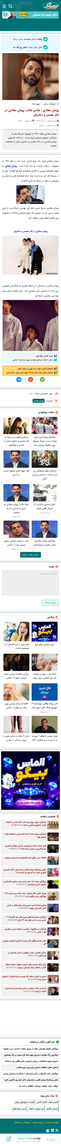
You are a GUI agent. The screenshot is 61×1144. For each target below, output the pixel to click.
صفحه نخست (52, 1122)
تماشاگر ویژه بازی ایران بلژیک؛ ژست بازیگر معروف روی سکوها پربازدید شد (44, 441)
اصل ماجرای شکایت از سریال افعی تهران (44, 506)
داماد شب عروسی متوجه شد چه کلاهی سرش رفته (44, 676)
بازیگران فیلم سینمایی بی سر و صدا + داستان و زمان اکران (44, 474)
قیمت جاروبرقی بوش (24, 1102)
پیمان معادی (11, 166)
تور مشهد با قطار (36, 1109)
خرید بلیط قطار (19, 1109)
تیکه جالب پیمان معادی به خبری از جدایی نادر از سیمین (16, 508)
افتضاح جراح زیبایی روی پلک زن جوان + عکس (16, 705)
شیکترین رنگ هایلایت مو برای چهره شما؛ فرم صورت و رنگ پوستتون (31, 1055)
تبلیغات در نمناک (22, 1122)
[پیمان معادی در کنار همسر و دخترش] (30, 325)
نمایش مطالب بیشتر (30, 554)
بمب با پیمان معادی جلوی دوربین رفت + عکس (16, 543)
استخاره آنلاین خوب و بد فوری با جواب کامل (35, 368)
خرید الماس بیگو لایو (44, 356)
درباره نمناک (37, 1122)
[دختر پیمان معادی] (30, 255)
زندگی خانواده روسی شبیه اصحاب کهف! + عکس (16, 676)
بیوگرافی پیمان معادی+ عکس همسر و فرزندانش (44, 543)
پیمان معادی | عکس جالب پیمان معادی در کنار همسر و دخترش (32, 112)
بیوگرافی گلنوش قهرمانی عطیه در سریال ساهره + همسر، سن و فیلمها (31, 1048)
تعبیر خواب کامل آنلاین (47, 1102)
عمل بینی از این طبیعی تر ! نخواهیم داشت (16, 646)
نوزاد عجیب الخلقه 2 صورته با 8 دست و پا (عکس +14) (44, 738)
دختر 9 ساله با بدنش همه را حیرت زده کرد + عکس (33, 359)
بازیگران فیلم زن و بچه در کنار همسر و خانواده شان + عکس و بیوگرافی (16, 441)
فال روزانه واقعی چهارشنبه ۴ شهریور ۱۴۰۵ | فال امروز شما (44, 705)
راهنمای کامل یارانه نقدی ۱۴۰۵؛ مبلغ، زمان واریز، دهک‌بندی (30, 372)
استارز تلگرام (52, 1109)
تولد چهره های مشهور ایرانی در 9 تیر (16, 472)
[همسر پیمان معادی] (30, 194)
